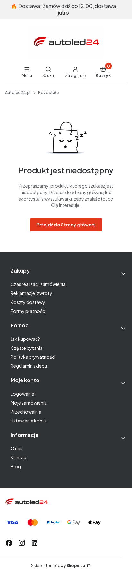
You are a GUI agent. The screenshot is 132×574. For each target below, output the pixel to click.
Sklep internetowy (58, 565)
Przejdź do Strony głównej (66, 224)
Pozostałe (48, 92)
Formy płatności (28, 311)
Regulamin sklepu (29, 366)
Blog (16, 466)
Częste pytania (27, 348)
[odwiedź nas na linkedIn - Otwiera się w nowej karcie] (34, 543)
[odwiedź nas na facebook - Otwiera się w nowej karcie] (9, 543)
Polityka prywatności (33, 357)
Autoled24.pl (17, 92)
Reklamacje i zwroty (31, 293)
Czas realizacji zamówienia (38, 284)
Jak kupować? (25, 339)
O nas (16, 448)
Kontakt (19, 457)
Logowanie (22, 394)
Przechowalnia (26, 411)
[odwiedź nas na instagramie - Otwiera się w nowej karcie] (22, 543)
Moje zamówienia (29, 403)
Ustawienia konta (29, 420)
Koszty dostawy (28, 302)
